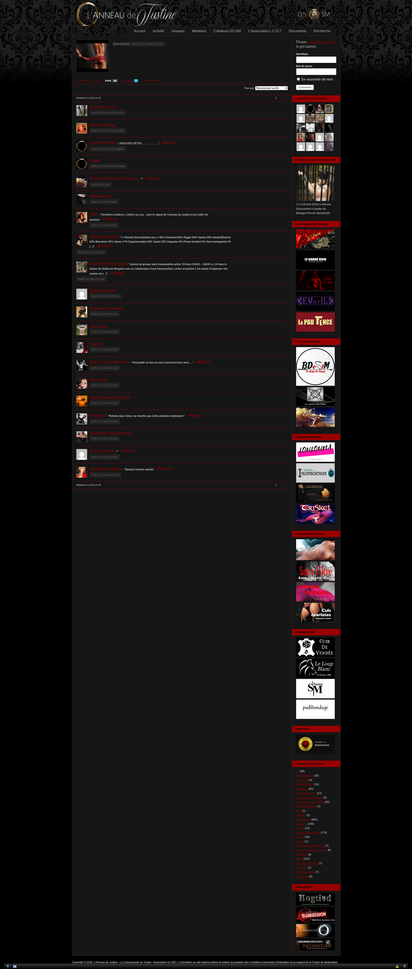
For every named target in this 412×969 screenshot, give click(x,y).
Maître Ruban (102, 125)
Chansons (302, 780)
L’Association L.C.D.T (264, 31)
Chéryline (98, 379)
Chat (299, 810)
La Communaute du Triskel (135, 962)
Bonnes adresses (306, 806)
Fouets (300, 841)
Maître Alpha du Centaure (114, 178)
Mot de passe (304, 66)
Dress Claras (101, 451)
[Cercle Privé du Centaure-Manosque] (315, 426)
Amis (110, 80)
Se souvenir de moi (316, 79)
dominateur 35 (103, 107)
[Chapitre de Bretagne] (315, 289)
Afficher (169, 142)
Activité (158, 31)
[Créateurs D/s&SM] (315, 697)
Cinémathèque (305, 784)
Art (297, 771)
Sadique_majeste (105, 468)
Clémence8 (100, 196)
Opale (95, 160)
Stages (300, 836)
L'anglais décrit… (306, 793)
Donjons (301, 815)
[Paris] (315, 502)
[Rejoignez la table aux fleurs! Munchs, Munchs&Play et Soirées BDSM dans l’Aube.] (315, 384)
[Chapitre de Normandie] (315, 268)
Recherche (322, 31)
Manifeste (301, 854)
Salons (300, 828)
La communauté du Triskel (311, 850)
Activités (83, 80)
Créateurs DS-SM (227, 31)
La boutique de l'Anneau (310, 845)
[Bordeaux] (315, 481)
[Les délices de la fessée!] (315, 621)
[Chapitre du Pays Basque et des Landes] (315, 330)
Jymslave (98, 326)
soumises (301, 867)
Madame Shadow (106, 308)
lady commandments (109, 362)
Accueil (139, 31)
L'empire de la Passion (309, 797)
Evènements (303, 819)
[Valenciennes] (315, 522)
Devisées (301, 823)
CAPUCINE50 (102, 142)
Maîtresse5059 (103, 236)
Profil (97, 80)
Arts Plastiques (305, 775)
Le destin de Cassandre (310, 801)
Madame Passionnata (110, 433)
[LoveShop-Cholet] (315, 460)
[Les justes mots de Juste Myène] (315, 559)
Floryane (97, 415)
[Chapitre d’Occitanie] (315, 247)
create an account (321, 42)
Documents (297, 31)
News (299, 858)
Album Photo (150, 80)
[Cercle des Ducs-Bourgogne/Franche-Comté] (315, 405)
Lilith (93, 214)
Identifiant (302, 54)
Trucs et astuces (305, 871)
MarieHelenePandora (109, 397)
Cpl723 (96, 344)
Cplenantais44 (103, 290)
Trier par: (249, 88)
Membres (199, 31)
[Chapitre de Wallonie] (315, 309)
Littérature (302, 788)
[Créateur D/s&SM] (315, 656)
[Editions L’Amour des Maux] (315, 580)
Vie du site (302, 876)
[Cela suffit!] (315, 752)
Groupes (178, 31)
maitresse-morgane (108, 263)
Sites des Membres (307, 863)
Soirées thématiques (308, 832)
